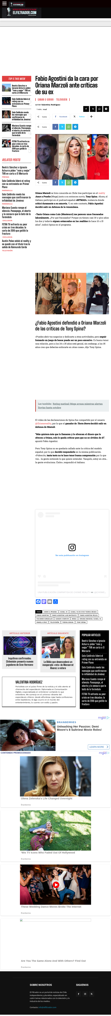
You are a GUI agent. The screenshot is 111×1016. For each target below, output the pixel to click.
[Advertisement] (55, 48)
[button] (5, 3)
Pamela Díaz (42, 622)
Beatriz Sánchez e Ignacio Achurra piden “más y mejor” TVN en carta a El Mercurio (21, 89)
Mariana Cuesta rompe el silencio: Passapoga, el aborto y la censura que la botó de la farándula (21, 130)
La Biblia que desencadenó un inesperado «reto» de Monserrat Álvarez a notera (58, 665)
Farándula (7, 190)
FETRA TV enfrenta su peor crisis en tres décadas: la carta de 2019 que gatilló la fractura (20, 146)
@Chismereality (43, 423)
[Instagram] (85, 994)
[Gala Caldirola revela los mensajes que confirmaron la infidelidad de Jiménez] (6, 114)
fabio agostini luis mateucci (64, 615)
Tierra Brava (68, 622)
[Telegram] (106, 109)
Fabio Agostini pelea (89, 615)
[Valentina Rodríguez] (9, 691)
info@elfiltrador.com (47, 1007)
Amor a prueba (50, 612)
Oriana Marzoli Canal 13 (90, 619)
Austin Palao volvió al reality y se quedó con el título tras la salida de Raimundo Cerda (16, 244)
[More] (91, 117)
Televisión (7, 250)
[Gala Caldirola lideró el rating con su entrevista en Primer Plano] (6, 101)
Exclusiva (7, 220)
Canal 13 (63, 612)
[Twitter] (93, 109)
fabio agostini (43, 615)
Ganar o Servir (45, 99)
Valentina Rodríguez (50, 105)
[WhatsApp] (99, 109)
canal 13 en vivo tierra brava (84, 612)
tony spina (81, 622)
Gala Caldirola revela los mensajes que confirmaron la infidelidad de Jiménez (21, 116)
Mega (74, 619)
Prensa (5, 177)
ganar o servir (62, 619)
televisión (54, 622)
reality (101, 193)
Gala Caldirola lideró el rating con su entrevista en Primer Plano (21, 103)
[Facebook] (86, 109)
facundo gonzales (44, 619)
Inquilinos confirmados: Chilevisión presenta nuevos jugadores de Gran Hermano (19, 661)
